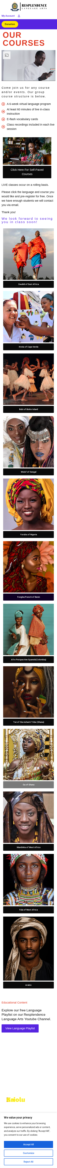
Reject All (28, 1161)
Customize (28, 1153)
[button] (52, 24)
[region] (28, 1140)
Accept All (28, 1144)
